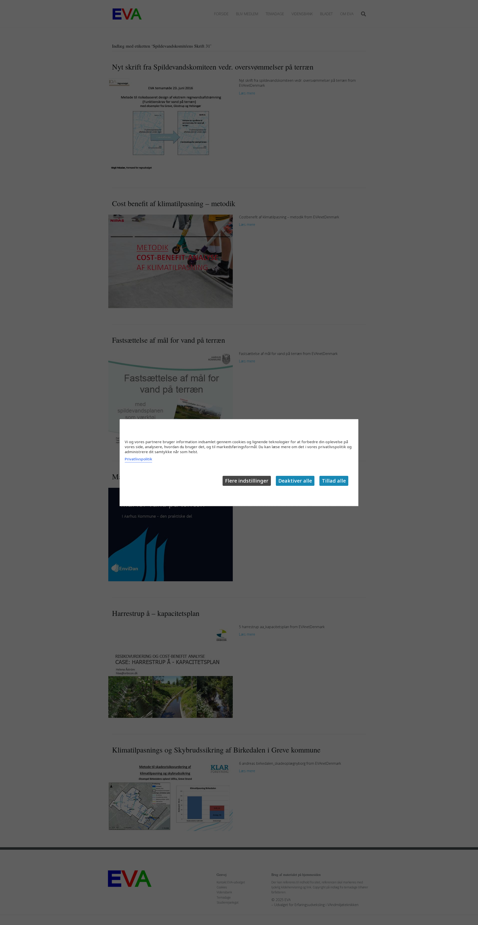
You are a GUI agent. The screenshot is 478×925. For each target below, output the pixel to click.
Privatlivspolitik (138, 458)
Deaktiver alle (295, 480)
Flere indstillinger (246, 480)
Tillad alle (334, 480)
